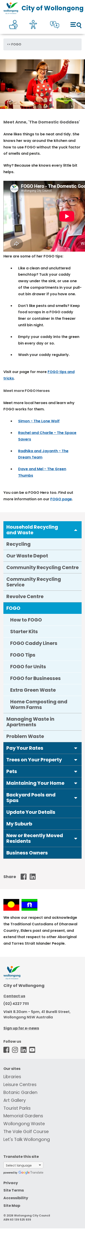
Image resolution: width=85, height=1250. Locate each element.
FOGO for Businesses (35, 678)
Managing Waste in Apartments (30, 722)
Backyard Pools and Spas (31, 798)
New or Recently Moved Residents (34, 838)
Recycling (18, 544)
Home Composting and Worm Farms (38, 704)
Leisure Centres (19, 1085)
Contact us (14, 996)
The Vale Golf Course (26, 1132)
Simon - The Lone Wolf (39, 421)
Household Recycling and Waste (32, 530)
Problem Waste (25, 736)
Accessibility (15, 1198)
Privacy (10, 1182)
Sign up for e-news (21, 1028)
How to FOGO (26, 620)
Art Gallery (14, 1100)
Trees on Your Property (34, 759)
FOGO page (61, 499)
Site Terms (13, 1190)
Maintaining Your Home (35, 783)
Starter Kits (24, 631)
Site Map (11, 1205)
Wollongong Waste (24, 1124)
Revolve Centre (25, 596)
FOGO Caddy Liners (33, 643)
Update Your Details (30, 812)
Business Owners (27, 853)
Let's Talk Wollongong (26, 1139)
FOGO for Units (28, 666)
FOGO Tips (22, 655)
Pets (11, 771)
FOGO (16, 44)
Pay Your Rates (24, 748)
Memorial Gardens (23, 1116)
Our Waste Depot (27, 555)
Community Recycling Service (33, 582)
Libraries (12, 1077)
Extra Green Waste (33, 690)
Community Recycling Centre (42, 567)
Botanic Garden (20, 1092)
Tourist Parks (17, 1108)
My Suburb (19, 824)
